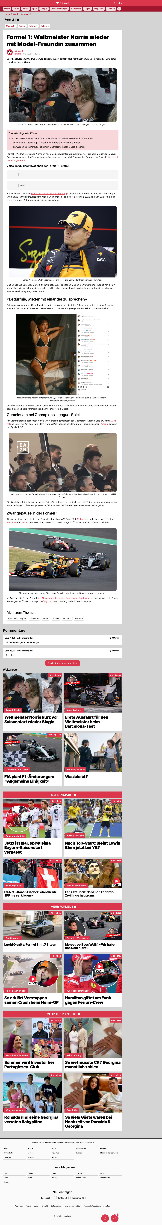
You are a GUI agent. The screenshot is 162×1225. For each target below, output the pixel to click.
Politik (30, 1148)
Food (6, 1178)
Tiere (30, 1178)
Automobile (81, 1178)
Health (6, 1173)
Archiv (54, 1157)
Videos (31, 1153)
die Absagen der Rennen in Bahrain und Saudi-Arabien (65, 598)
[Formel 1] (62, 19)
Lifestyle (7, 1157)
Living (30, 1173)
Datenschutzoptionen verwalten (96, 1206)
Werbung (19, 1206)
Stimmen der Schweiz (109, 1153)
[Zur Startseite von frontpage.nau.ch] (62, 3)
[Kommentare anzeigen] (114, 1218)
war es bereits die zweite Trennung (49, 193)
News (6, 1148)
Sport (15, 14)
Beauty (6, 1182)
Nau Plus (55, 1153)
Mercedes (12, 522)
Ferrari (25, 522)
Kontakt (44, 1206)
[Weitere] (119, 9)
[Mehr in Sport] (62, 795)
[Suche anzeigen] (115, 2)
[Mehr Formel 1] (62, 906)
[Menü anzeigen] (120, 3)
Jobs (36, 1206)
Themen (31, 1157)
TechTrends (105, 1178)
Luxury (79, 1173)
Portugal (17, 54)
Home (7, 14)
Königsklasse (48, 601)
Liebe (54, 1173)
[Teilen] (105, 1218)
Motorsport (26, 14)
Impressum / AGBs (72, 1206)
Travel (54, 1178)
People (103, 1148)
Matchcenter (81, 1148)
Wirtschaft (8, 1153)
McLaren (81, 519)
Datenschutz (56, 1206)
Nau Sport (18, 51)
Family (103, 1173)
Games (79, 1153)
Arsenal (104, 424)
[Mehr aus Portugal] (62, 1014)
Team (28, 1206)
